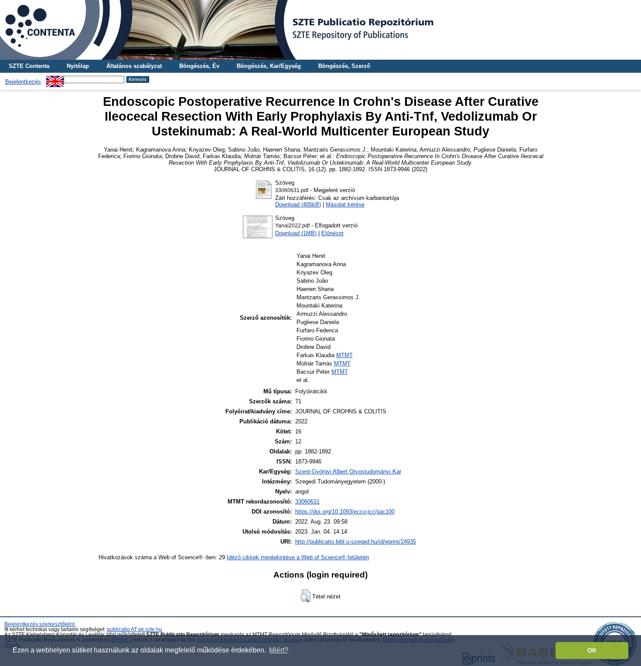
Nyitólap (78, 66)
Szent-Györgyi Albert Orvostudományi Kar (348, 471)
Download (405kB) (298, 204)
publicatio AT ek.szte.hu (134, 629)
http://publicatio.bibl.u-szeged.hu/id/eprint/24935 (355, 541)
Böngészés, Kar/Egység (269, 66)
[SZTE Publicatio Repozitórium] (320, 30)
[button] (305, 595)
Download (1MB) (296, 233)
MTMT (344, 355)
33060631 (307, 501)
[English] (55, 79)
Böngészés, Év (199, 66)
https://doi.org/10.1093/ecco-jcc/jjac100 (345, 511)
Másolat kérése (345, 204)
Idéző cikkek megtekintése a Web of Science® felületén (298, 557)
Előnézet (332, 233)
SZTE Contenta (29, 66)
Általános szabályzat (134, 66)
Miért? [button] (278, 650)
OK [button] (592, 650)
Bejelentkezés (23, 81)
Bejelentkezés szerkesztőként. (40, 624)
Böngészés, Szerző (344, 66)
